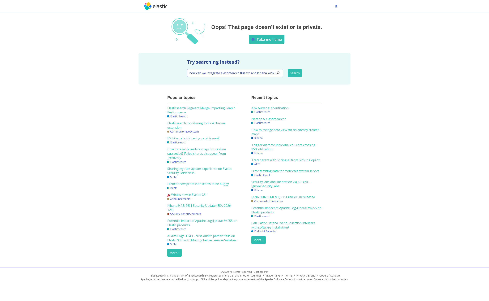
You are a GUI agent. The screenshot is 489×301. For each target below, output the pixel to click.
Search (295, 73)
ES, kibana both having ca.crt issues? (193, 138)
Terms (288, 275)
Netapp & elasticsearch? (268, 119)
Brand (311, 275)
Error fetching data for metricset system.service (285, 171)
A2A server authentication (270, 108)
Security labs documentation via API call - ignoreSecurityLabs (280, 184)
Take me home (269, 39)
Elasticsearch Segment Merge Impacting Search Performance (201, 110)
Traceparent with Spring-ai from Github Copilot (285, 160)
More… (174, 253)
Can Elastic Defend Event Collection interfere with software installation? (283, 225)
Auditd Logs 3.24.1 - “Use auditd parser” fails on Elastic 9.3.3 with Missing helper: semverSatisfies (201, 238)
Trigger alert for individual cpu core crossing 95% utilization (283, 147)
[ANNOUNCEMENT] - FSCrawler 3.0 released (283, 197)
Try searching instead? (213, 62)
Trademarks (273, 275)
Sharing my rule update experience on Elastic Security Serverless (199, 171)
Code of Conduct (329, 275)
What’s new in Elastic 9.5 (188, 195)
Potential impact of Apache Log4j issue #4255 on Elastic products (202, 223)
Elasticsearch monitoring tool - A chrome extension (196, 125)
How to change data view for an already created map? (285, 132)
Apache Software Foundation (281, 279)
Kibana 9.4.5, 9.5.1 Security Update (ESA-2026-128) (199, 207)
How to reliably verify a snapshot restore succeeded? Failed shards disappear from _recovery (196, 153)
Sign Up (325, 6)
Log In (343, 6)
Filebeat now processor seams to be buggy (198, 184)
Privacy (300, 275)
